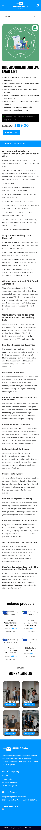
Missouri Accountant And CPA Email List (30, 622)
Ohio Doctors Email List (30, 649)
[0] (36, 5)
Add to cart (13, 132)
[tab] (20, 144)
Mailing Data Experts (11, 585)
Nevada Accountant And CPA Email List (10, 622)
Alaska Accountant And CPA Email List (10, 650)
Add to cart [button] (11, 631)
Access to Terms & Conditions (16, 229)
